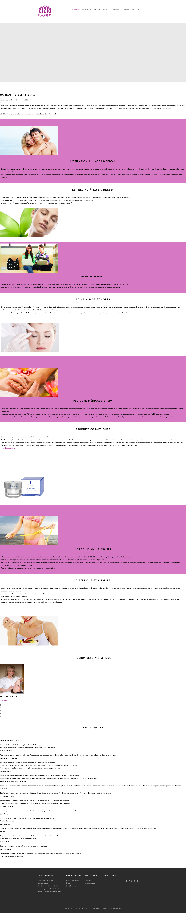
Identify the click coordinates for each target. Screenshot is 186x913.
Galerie (116, 9)
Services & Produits (91, 9)
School (106, 9)
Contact (136, 9)
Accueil (75, 9)
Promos (125, 9)
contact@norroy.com (45, 880)
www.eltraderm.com (8, 448)
